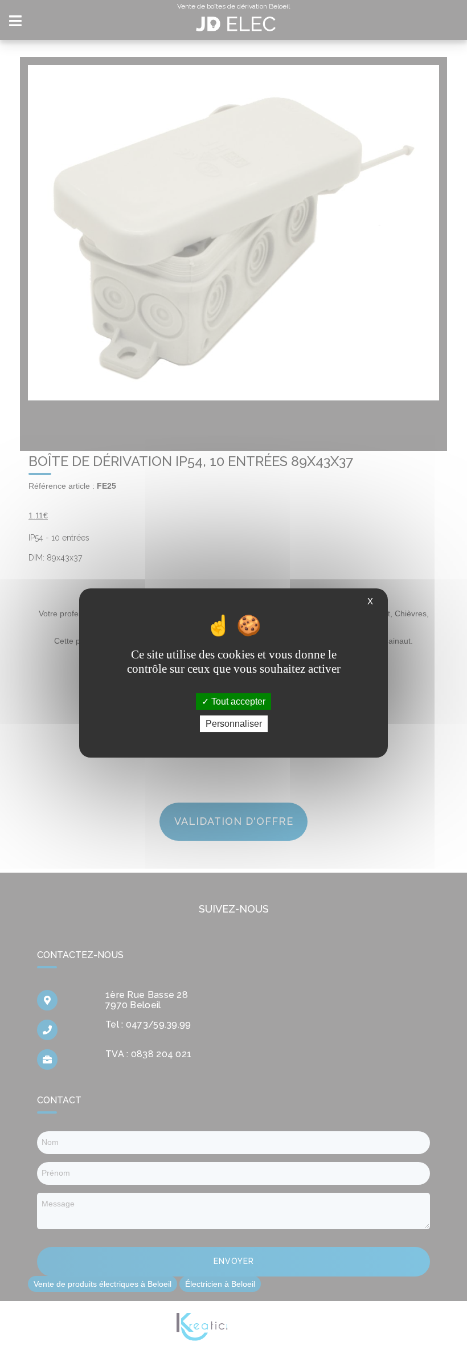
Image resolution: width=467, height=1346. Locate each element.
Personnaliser (234, 724)
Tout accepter (237, 701)
